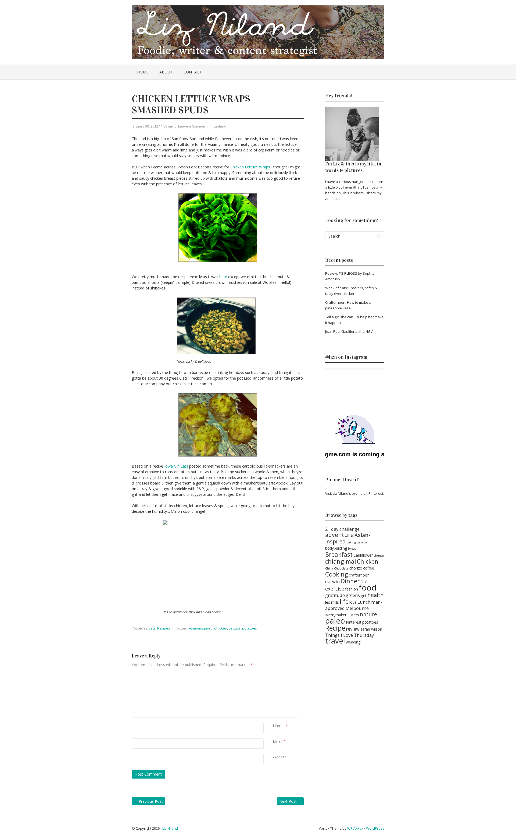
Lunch (363, 602)
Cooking (336, 574)
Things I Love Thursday (349, 635)
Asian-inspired (201, 628)
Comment (274, 675)
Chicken (220, 628)
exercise (334, 588)
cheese (379, 555)
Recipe (335, 627)
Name (278, 725)
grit (364, 595)
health (375, 595)
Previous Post (148, 801)
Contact (193, 72)
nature (368, 614)
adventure (339, 535)
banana (361, 542)
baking (351, 542)
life (344, 601)
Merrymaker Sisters (342, 614)
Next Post (290, 801)
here (223, 276)
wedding (353, 642)
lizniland (219, 126)
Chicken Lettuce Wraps (250, 166)
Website (280, 756)
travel (335, 641)
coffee (368, 568)
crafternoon (359, 575)
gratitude (335, 595)
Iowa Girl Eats (176, 466)
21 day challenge (342, 529)
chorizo (355, 568)
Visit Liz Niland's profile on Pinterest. (354, 493)
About (166, 72)
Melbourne (357, 608)
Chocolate (341, 568)
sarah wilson (371, 629)
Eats (152, 628)
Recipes (163, 628)
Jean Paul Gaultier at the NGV (349, 331)
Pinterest (353, 622)
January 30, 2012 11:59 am (152, 126)
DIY (363, 581)
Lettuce (235, 628)
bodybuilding (336, 548)
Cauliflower (363, 555)
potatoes (249, 628)
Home (142, 72)
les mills (332, 602)
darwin (332, 581)
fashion (351, 589)
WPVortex (355, 828)
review (353, 629)
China (329, 568)
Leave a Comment (192, 126)
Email (277, 741)
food (368, 587)
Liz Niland (170, 828)
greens (353, 595)
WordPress (375, 828)
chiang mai (340, 561)
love (353, 602)
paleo (335, 621)
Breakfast (339, 554)
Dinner (350, 581)
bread (352, 548)
